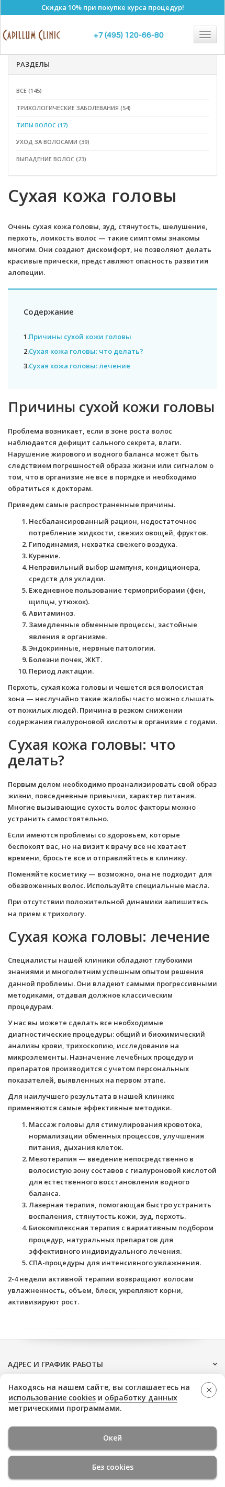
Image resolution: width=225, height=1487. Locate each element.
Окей (112, 1438)
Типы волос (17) (42, 125)
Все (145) (29, 90)
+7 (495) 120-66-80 (129, 35)
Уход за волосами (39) (52, 142)
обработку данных (141, 1397)
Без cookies (112, 1467)
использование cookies (52, 1397)
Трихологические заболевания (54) (73, 108)
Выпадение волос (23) (51, 159)
